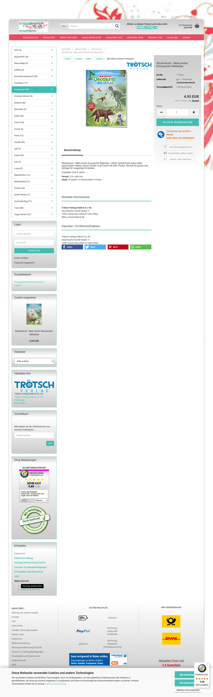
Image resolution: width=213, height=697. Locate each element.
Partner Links (18, 634)
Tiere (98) (18, 208)
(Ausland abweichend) (186, 83)
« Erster (67, 58)
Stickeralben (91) (114, 37)
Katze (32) (19, 155)
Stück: (159, 106)
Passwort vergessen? (24, 262)
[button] (164, 16)
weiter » (89, 58)
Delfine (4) (19, 70)
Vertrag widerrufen (32, 586)
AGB (14, 664)
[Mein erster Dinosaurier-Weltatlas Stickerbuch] (106, 98)
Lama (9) (18, 168)
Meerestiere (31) (22, 181)
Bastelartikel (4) (30, 37)
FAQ (13, 621)
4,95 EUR (34, 341)
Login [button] (176, 17)
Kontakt (15, 617)
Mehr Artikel (20, 403)
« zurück (78, 58)
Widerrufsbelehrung (30, 589)
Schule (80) (172, 37)
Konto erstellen (21, 258)
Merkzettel (191, 17)
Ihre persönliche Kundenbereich (29, 282)
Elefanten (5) (20, 109)
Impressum (19, 553)
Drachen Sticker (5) (23, 96)
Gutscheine (17, 625)
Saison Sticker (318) (91, 37)
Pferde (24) (19, 188)
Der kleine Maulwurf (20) (26, 76)
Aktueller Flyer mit (171, 660)
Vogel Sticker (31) (22, 214)
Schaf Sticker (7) (22, 194)
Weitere (186, 37)
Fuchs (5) (18, 129)
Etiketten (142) (155, 37)
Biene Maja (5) (21, 63)
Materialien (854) (135, 37)
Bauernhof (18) (21, 56)
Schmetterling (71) (23, 201)
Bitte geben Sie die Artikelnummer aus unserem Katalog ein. (32, 428)
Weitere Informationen (188, 690)
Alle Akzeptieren (188, 674)
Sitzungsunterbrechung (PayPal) (29, 562)
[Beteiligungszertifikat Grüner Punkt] (34, 520)
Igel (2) (17, 148)
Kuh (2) (17, 162)
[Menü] (208, 664)
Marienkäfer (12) (22, 175)
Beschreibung (72, 150)
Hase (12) (19, 135)
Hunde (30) (19, 142)
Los (50, 443)
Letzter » (100, 58)
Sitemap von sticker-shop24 (25, 612)
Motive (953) (49, 37)
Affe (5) (18, 50)
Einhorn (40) (20, 102)
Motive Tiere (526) (68, 37)
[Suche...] (117, 26)
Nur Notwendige (188, 683)
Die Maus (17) (21, 83)
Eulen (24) (19, 116)
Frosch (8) (19, 122)
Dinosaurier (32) (21, 89)
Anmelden (34, 250)
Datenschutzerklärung (55, 684)
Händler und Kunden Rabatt (24, 630)
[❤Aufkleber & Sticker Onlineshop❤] (33, 26)
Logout (17, 285)
